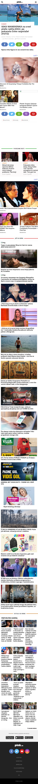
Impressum (19, 764)
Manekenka (24, 120)
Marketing (19, 761)
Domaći (3, 24)
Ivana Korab (6, 120)
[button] (2, 160)
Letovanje (15, 120)
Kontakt (19, 757)
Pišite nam (19, 771)
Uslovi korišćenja (19, 768)
